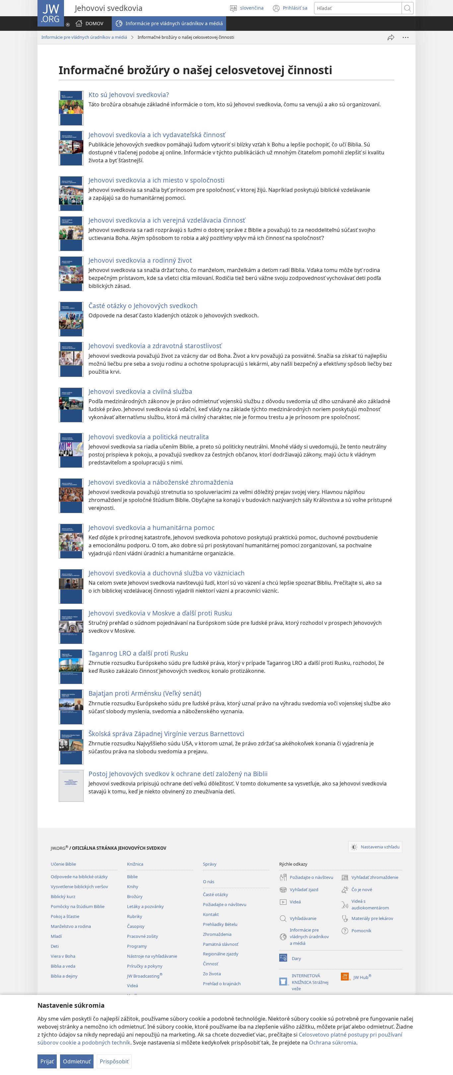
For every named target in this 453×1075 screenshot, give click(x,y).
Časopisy (136, 926)
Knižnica (135, 864)
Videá (132, 986)
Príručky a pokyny (144, 966)
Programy (137, 946)
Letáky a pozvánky (145, 906)
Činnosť (210, 964)
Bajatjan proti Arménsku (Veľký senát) (145, 693)
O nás (208, 882)
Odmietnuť (77, 1061)
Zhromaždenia (217, 934)
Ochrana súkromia (332, 1042)
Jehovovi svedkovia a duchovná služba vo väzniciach (167, 572)
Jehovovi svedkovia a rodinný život (140, 260)
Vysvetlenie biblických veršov (79, 886)
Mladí (56, 936)
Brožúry (135, 896)
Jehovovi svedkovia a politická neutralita (149, 436)
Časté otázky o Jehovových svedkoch (143, 305)
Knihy (132, 886)
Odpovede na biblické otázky (79, 877)
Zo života (212, 974)
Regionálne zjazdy (220, 954)
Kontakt (211, 914)
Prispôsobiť (114, 1061)
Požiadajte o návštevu (224, 904)
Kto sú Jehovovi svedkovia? (129, 94)
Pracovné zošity (142, 936)
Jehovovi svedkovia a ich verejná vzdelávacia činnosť (167, 220)
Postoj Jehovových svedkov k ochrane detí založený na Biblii (178, 773)
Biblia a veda (63, 966)
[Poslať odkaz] (391, 37)
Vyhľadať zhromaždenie (369, 878)
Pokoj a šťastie (65, 916)
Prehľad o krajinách (222, 984)
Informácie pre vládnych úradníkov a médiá (84, 37)
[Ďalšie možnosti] (406, 37)
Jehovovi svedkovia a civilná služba (140, 391)
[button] (169, 23)
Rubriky (134, 916)
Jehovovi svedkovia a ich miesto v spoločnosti (157, 180)
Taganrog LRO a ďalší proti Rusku (138, 653)
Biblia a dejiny (64, 976)
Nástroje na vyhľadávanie (152, 956)
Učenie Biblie (63, 864)
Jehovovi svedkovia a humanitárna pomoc (152, 527)
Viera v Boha (63, 956)
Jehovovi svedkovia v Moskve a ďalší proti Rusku (160, 613)
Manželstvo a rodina (71, 926)
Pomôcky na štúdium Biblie (77, 906)
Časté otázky (215, 894)
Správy (210, 864)
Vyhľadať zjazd (298, 890)
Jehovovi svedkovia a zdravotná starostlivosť (155, 345)
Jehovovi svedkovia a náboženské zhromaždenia (161, 482)
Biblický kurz (63, 896)
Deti (55, 946)
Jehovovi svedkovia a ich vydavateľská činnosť (157, 134)
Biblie (132, 877)
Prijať (47, 1061)
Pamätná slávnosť (220, 944)
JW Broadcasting (144, 976)
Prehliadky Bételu (220, 924)
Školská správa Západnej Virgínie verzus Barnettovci (166, 733)
